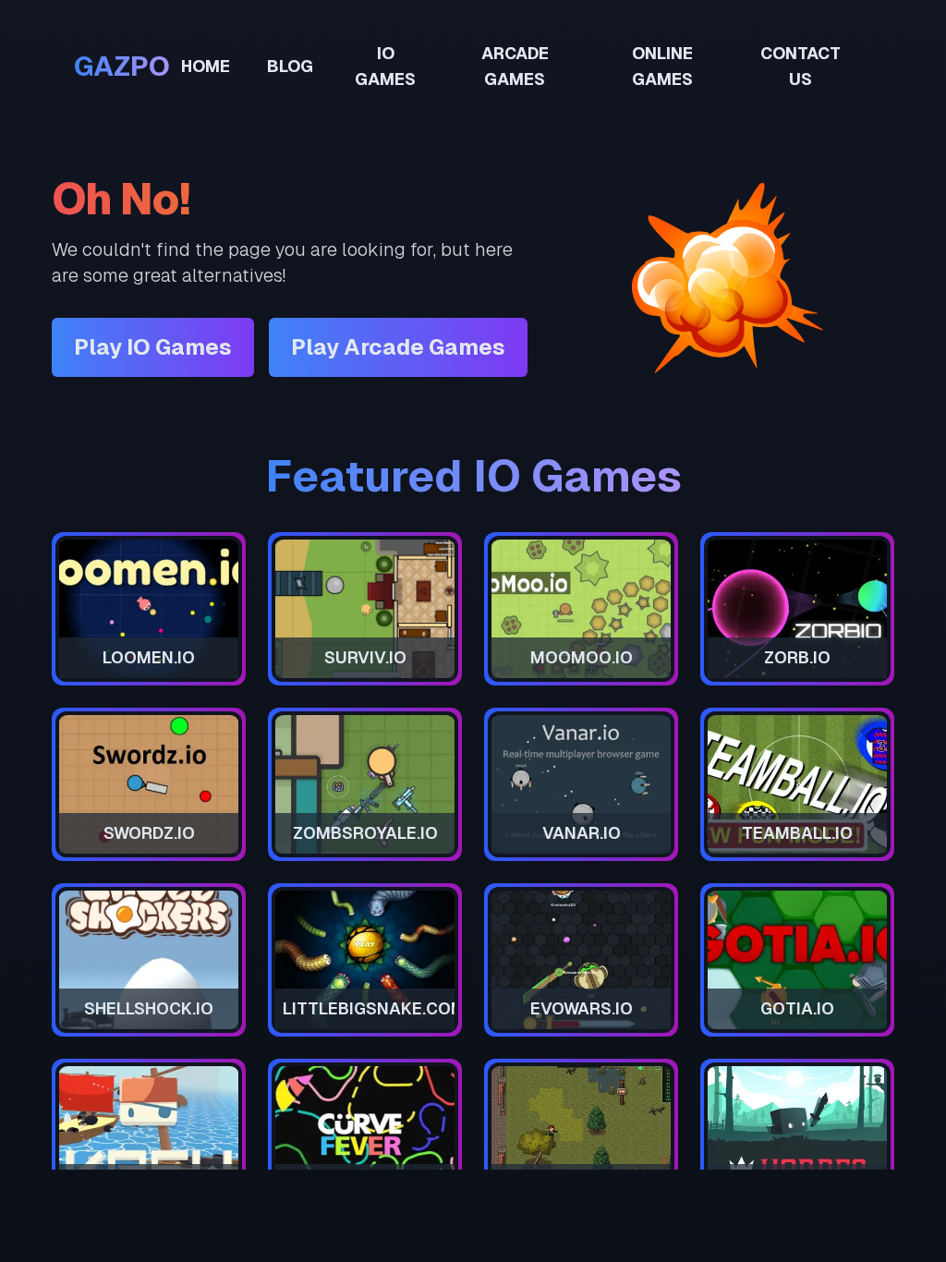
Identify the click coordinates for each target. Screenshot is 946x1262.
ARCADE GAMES (515, 66)
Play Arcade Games (398, 346)
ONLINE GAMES (662, 66)
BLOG (290, 66)
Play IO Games (153, 346)
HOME (205, 66)
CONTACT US (800, 66)
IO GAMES (385, 66)
